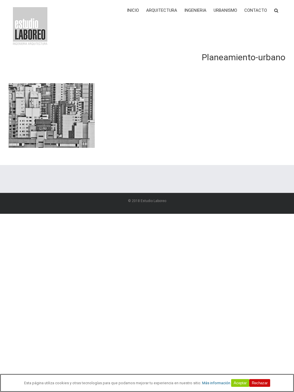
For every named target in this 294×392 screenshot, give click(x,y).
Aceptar (240, 383)
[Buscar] (276, 10)
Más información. (216, 383)
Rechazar (260, 383)
